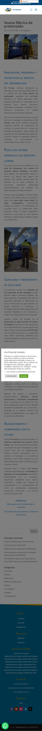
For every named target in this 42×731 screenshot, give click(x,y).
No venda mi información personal (21, 371)
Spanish (25, 1)
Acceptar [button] (24, 376)
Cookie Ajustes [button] (11, 376)
